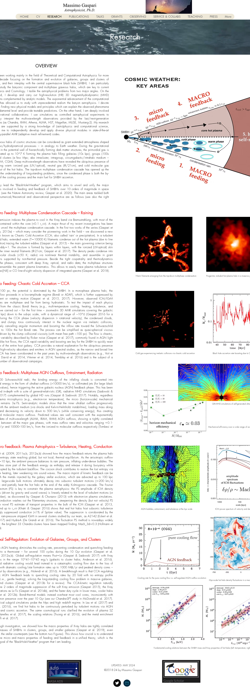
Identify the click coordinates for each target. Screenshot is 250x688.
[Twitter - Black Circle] (117, 683)
